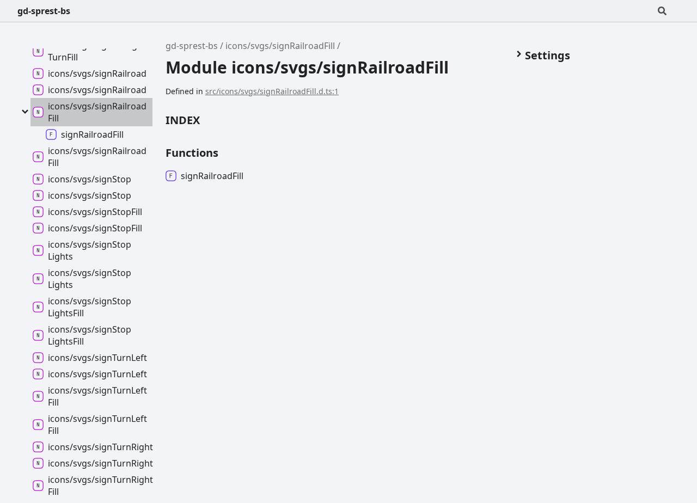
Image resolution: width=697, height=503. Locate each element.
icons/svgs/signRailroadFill (280, 46)
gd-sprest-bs (43, 11)
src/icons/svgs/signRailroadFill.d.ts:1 (272, 91)
